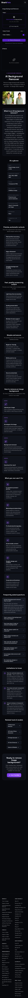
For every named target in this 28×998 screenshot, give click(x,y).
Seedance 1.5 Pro (19, 922)
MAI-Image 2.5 (5, 956)
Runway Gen (17, 931)
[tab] (4, 49)
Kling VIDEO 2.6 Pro (19, 929)
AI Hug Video (18, 974)
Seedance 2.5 (18, 914)
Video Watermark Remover (6, 939)
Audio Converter (18, 987)
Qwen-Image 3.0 (5, 954)
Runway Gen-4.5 (18, 903)
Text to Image (5, 901)
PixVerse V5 (17, 937)
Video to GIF (18, 989)
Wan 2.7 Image (5, 971)
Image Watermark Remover (6, 909)
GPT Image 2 (5, 966)
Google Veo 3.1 (18, 933)
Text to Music (5, 946)
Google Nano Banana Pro (6, 982)
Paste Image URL (15, 26)
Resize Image (18, 993)
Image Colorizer (5, 916)
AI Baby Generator (19, 970)
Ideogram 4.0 (5, 958)
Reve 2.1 (4, 960)
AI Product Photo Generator (6, 926)
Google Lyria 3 (18, 956)
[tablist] (4, 49)
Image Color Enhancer (7, 912)
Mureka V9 (17, 947)
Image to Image (5, 903)
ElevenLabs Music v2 (19, 951)
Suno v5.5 (17, 954)
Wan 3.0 (17, 901)
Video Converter (18, 985)
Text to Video (5, 932)
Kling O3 (17, 918)
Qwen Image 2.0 (5, 973)
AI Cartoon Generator (20, 964)
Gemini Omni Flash (19, 911)
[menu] (25, 2)
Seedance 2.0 (18, 916)
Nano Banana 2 (5, 969)
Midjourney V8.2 (5, 962)
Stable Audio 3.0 (19, 945)
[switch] (24, 35)
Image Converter (18, 983)
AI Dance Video (18, 972)
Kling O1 (17, 926)
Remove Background (15, 40)
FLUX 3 (3, 964)
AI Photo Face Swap (6, 923)
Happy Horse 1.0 (18, 909)
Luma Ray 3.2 (18, 905)
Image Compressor (19, 991)
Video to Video (5, 936)
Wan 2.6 (17, 924)
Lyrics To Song (5, 948)
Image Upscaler (5, 914)
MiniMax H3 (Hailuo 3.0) (20, 907)
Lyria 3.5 (17, 943)
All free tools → (18, 995)
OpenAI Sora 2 (18, 935)
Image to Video (5, 934)
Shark (6, 2)
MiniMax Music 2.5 (19, 958)
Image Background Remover (6, 906)
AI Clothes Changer (6, 918)
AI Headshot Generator (20, 968)
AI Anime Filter (18, 966)
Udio (16, 949)
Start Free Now (15, 775)
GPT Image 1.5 (5, 977)
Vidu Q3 (17, 920)
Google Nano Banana (6, 979)
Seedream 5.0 (5, 975)
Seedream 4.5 (5, 985)
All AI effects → (18, 977)
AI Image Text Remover (7, 920)
